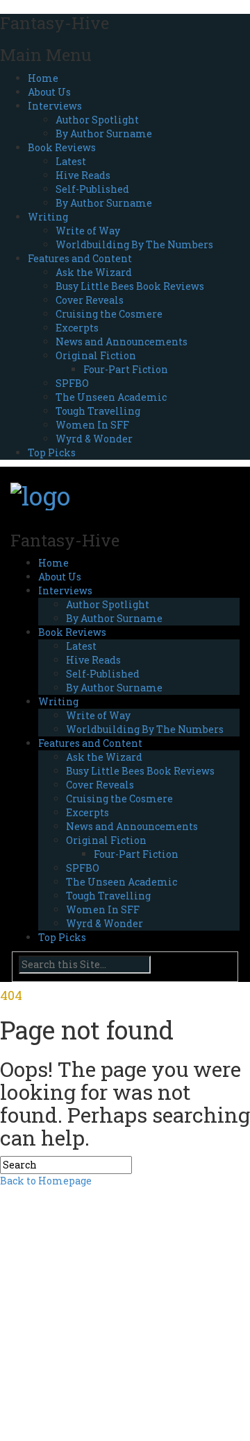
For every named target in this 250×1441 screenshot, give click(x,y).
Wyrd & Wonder (94, 438)
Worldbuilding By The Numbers (134, 244)
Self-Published (92, 189)
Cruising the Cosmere (109, 313)
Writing (48, 216)
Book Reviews (62, 147)
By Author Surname (104, 133)
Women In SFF (92, 424)
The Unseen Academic (111, 397)
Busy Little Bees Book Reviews (130, 286)
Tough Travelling (98, 410)
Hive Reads (83, 175)
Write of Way (88, 230)
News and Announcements (122, 341)
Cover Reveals (90, 300)
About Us (49, 91)
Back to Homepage (46, 1180)
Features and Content (80, 258)
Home (43, 78)
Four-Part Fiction (125, 369)
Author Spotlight (97, 119)
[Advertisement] (125, 1313)
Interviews (55, 105)
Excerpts (77, 327)
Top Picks (52, 452)
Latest (71, 161)
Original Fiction (96, 355)
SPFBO (72, 383)
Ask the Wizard (94, 272)
